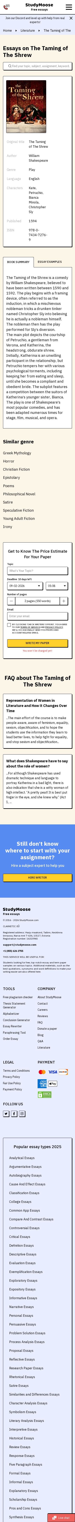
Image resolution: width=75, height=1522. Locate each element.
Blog (41, 1035)
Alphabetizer (11, 1014)
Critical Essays (19, 1237)
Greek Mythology (17, 453)
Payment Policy (12, 1089)
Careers (43, 1010)
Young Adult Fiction (19, 518)
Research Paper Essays (26, 1368)
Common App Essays (24, 1210)
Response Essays (22, 1456)
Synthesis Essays (21, 1517)
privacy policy (54, 627)
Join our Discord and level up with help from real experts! (35, 20)
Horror (8, 461)
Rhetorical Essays (22, 1377)
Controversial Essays (24, 1228)
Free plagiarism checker (18, 997)
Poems (8, 486)
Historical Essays (21, 1438)
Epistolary (11, 477)
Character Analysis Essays (28, 1403)
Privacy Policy (11, 1077)
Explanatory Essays (23, 1491)
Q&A (40, 1041)
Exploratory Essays (23, 1281)
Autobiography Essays (25, 1175)
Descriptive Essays (22, 1254)
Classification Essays (24, 1193)
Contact (43, 1003)
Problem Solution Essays (27, 1333)
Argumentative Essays (25, 1167)
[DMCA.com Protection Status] (45, 1094)
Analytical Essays (22, 1158)
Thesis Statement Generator (14, 1005)
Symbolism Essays (22, 1412)
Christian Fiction (16, 469)
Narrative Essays (21, 1307)
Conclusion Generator (16, 1020)
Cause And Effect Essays (27, 1184)
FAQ (40, 1022)
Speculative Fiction (18, 510)
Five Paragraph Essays (25, 1464)
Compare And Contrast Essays (31, 1219)
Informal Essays (21, 1482)
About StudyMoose (49, 997)
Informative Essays (23, 1298)
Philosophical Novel (19, 494)
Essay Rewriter (12, 1026)
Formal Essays (20, 1473)
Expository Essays (22, 1289)
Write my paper (37, 643)
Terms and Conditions (16, 1070)
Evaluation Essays (22, 1263)
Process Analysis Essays (27, 1342)
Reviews (43, 1016)
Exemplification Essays (26, 1272)
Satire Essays (19, 1386)
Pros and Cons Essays (25, 1508)
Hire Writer (37, 877)
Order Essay (10, 1039)
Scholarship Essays (23, 1499)
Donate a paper (47, 1028)
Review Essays (19, 1447)
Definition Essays (21, 1245)
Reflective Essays (22, 1359)
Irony (7, 526)
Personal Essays (21, 1316)
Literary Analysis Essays (26, 1421)
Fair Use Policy (12, 1083)
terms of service (30, 627)
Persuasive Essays (22, 1324)
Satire (8, 502)
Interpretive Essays (23, 1429)
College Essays (20, 1202)
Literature (44, 1047)
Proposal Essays (21, 1351)
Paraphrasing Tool (14, 1032)
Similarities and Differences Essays (34, 1394)
